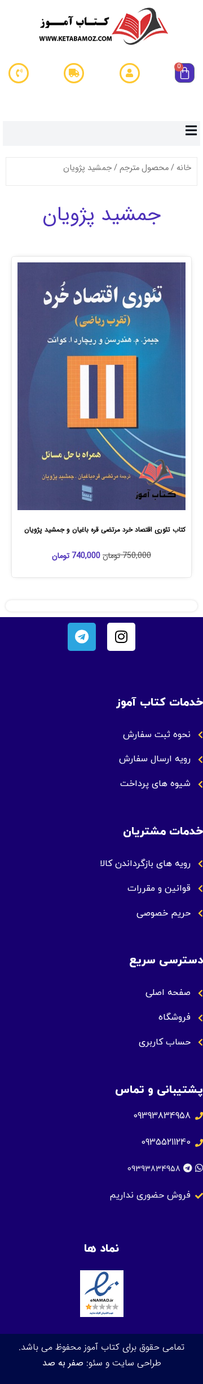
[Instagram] (121, 637)
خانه (183, 168)
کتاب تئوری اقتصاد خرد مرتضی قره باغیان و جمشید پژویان (105, 529)
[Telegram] (82, 637)
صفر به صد (62, 1363)
